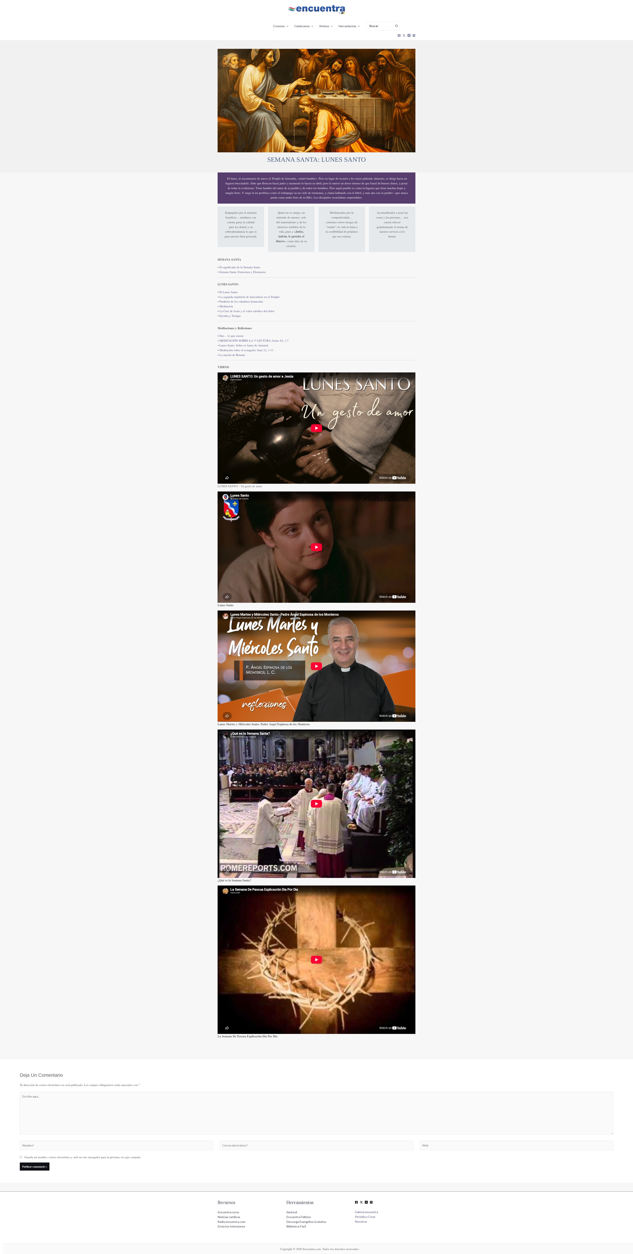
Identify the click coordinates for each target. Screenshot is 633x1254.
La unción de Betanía (232, 355)
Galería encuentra (366, 1212)
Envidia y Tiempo (230, 316)
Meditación (226, 306)
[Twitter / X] (361, 1202)
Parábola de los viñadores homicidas (241, 301)
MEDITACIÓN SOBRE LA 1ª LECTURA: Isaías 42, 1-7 (253, 340)
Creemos (279, 26)
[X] (404, 35)
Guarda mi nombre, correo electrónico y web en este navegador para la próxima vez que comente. (82, 1157)
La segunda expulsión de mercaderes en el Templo (249, 297)
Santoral (291, 1212)
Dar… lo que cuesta (231, 336)
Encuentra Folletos (298, 1217)
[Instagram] (413, 35)
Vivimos (324, 26)
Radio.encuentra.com (231, 1221)
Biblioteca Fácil (296, 1226)
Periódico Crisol (365, 1217)
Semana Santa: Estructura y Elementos (242, 272)
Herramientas (347, 26)
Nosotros (361, 1221)
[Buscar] (396, 26)
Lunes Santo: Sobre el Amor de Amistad (243, 345)
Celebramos (302, 26)
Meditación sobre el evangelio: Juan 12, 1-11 (246, 350)
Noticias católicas (229, 1217)
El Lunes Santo (228, 292)
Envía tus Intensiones (231, 1226)
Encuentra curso (228, 1212)
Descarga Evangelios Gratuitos (306, 1221)
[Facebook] (399, 35)
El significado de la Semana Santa (239, 267)
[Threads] (408, 35)
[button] (286, 26)
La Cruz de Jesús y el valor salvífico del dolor (246, 311)
